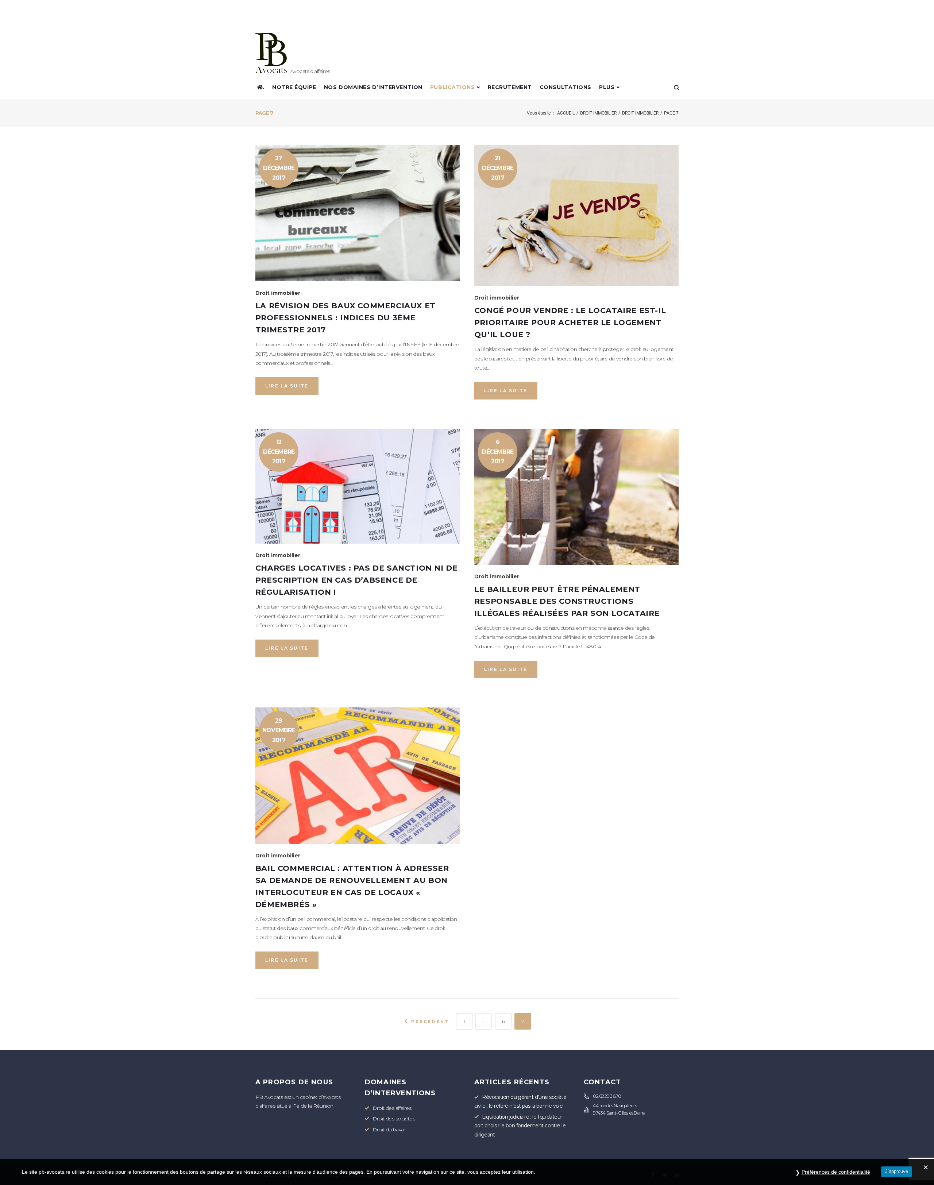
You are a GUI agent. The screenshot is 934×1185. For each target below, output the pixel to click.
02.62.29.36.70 (607, 1096)
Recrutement (510, 87)
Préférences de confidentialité (836, 1172)
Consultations (565, 87)
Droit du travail (389, 1129)
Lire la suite (287, 386)
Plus (606, 87)
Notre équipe (294, 87)
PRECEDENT (429, 1021)
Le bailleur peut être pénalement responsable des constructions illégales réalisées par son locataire (567, 601)
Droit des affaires (392, 1108)
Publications (452, 87)
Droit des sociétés (394, 1118)
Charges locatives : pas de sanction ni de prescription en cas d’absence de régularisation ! (356, 580)
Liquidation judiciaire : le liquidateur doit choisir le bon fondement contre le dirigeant (520, 1125)
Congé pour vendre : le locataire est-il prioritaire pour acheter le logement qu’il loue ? (570, 322)
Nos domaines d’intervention (373, 87)
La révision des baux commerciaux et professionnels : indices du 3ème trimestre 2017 (345, 317)
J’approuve (896, 1171)
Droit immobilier (598, 113)
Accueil (566, 113)
